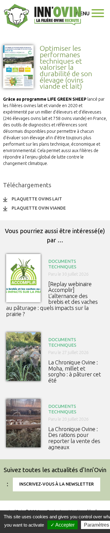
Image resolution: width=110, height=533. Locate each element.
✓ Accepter (62, 524)
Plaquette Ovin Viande (39, 208)
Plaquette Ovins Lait (37, 198)
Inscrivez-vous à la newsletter (56, 484)
